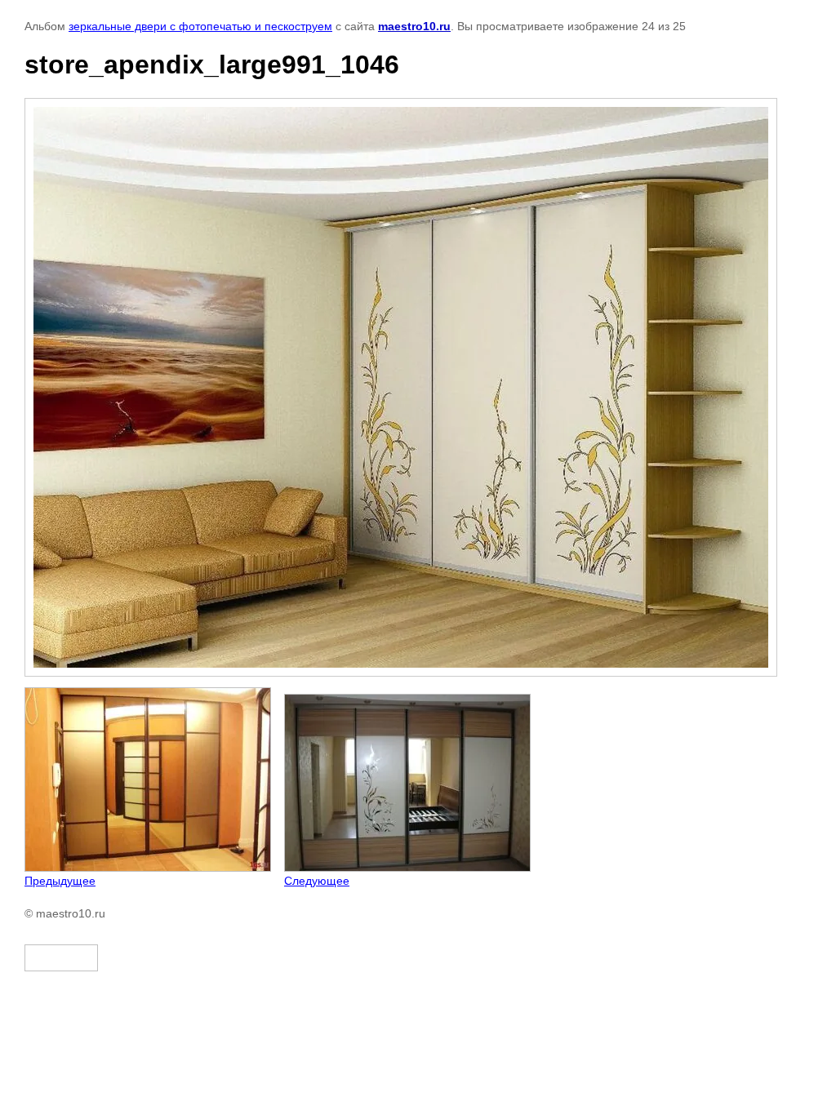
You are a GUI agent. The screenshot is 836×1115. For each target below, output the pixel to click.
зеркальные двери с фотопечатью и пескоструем (200, 26)
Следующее (316, 880)
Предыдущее (60, 880)
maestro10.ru (414, 26)
